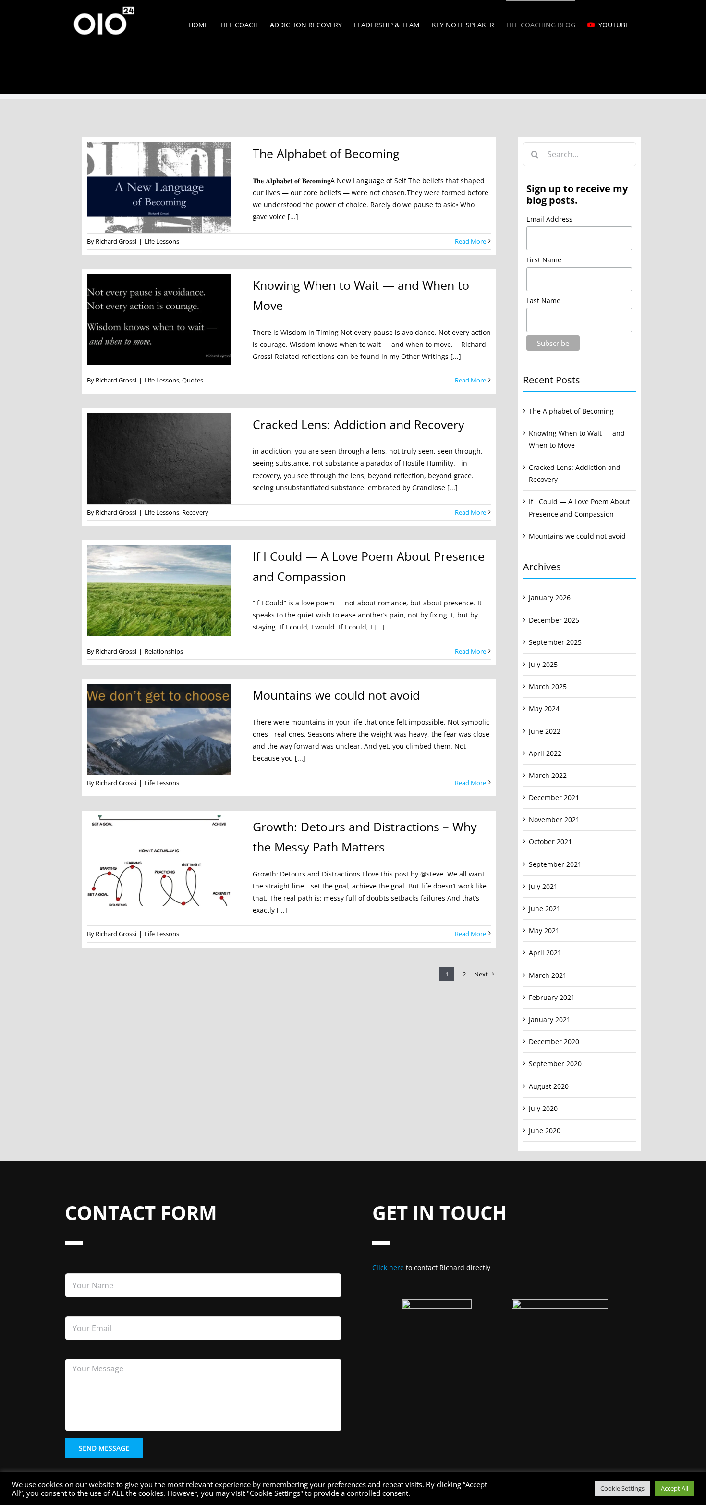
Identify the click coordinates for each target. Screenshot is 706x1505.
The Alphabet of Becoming (326, 153)
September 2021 (555, 864)
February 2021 (552, 997)
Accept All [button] (674, 1488)
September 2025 (555, 642)
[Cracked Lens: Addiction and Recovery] (164, 458)
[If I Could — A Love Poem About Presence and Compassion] (164, 590)
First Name (543, 259)
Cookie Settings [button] (622, 1488)
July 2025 (543, 664)
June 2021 (544, 908)
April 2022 (545, 753)
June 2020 (544, 1130)
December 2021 (554, 797)
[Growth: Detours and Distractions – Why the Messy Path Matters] (164, 860)
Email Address (549, 218)
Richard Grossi (116, 241)
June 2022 (544, 731)
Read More (470, 241)
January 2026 (550, 597)
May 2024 (544, 708)
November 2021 (554, 819)
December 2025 (554, 620)
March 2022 (548, 775)
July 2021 (543, 886)
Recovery (195, 512)
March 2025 (548, 686)
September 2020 (555, 1063)
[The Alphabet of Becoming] (164, 187)
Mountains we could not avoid (336, 695)
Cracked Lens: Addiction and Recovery (358, 424)
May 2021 (544, 930)
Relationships (164, 651)
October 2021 (550, 841)
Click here (388, 1267)
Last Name (543, 300)
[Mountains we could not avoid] (164, 729)
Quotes (192, 380)
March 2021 (548, 975)
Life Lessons (162, 241)
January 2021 (550, 1019)
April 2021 (545, 952)
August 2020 (549, 1086)
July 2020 (543, 1108)
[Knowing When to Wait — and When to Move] (164, 319)
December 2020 (554, 1041)
